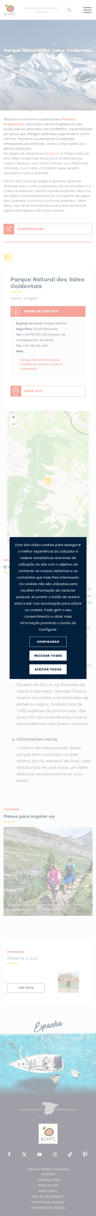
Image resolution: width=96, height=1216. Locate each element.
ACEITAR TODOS (48, 669)
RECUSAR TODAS (48, 655)
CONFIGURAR (48, 641)
